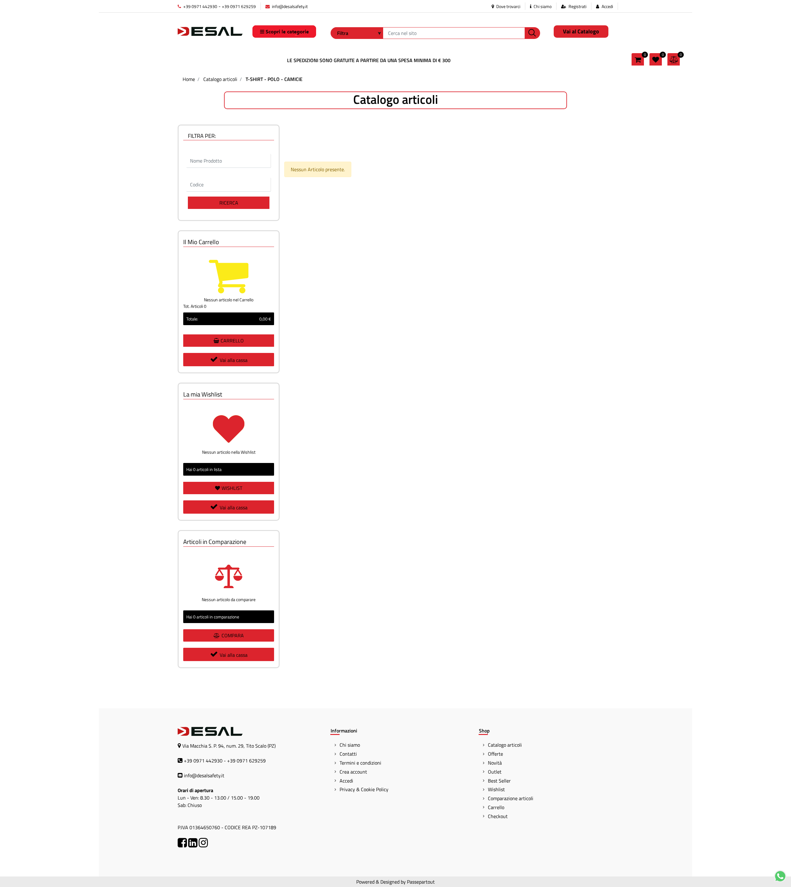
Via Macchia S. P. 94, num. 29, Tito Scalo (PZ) (229, 745)
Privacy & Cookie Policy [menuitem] (364, 789)
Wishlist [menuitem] (496, 789)
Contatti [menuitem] (348, 754)
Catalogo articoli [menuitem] (505, 745)
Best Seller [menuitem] (499, 780)
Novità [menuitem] (495, 762)
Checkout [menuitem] (498, 816)
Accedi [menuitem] (346, 780)
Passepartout (421, 881)
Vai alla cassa (233, 360)
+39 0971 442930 (199, 6)
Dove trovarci (507, 6)
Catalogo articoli (220, 79)
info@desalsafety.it (289, 6)
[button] (532, 33)
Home (189, 79)
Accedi (607, 6)
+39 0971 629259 (239, 6)
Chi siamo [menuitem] (350, 745)
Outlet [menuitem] (494, 771)
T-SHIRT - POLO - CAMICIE (274, 79)
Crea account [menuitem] (353, 771)
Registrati (577, 6)
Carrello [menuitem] (496, 807)
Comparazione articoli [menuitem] (510, 798)
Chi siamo (542, 6)
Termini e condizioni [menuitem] (360, 762)
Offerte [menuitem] (495, 754)
